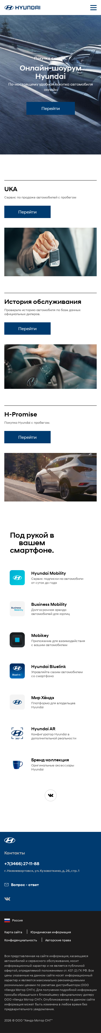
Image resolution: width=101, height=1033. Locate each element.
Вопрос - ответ (25, 884)
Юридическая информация (50, 932)
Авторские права (58, 940)
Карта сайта (13, 932)
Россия (17, 920)
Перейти (50, 108)
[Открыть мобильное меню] (93, 7)
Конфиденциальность (20, 940)
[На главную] (22, 7)
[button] (9, 840)
